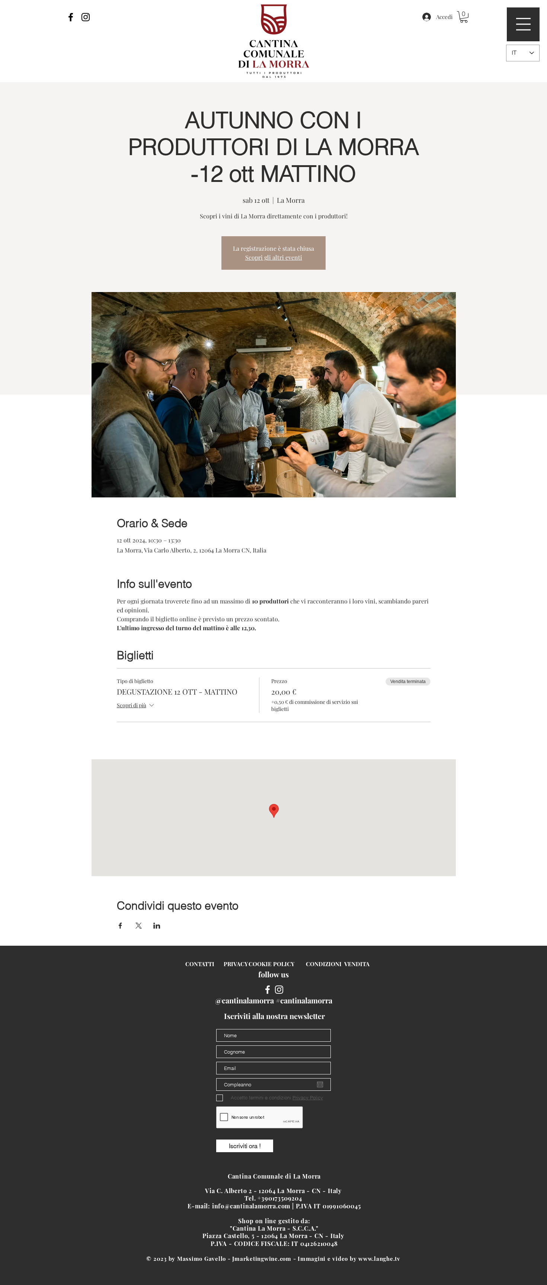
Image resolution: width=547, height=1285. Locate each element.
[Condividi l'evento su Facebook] (120, 926)
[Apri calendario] (320, 1084)
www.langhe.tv (379, 1258)
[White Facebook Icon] (267, 989)
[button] (523, 24)
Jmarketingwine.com (261, 1258)
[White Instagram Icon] (279, 989)
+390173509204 (280, 1198)
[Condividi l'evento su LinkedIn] (156, 926)
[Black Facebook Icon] (70, 17)
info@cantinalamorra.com (251, 1206)
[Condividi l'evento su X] (138, 926)
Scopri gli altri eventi (273, 257)
